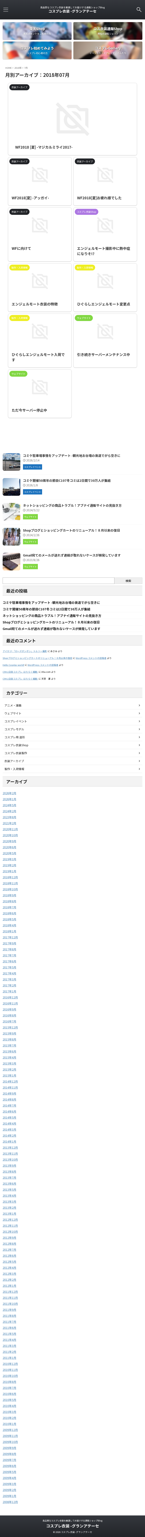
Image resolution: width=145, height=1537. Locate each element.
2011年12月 (10, 1291)
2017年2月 (9, 985)
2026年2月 (9, 793)
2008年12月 (10, 1502)
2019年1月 (9, 871)
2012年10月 (10, 1231)
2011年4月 (9, 1340)
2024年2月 (9, 811)
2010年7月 (9, 1388)
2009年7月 (9, 1460)
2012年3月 (9, 1273)
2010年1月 (9, 1424)
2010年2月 (9, 1418)
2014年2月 (9, 1135)
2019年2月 (9, 865)
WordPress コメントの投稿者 (91, 658)
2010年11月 (10, 1370)
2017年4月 (9, 973)
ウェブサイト (12, 713)
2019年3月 (9, 859)
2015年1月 (9, 1075)
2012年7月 (9, 1249)
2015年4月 (9, 1057)
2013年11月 (10, 1153)
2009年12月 (10, 1430)
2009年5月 (9, 1472)
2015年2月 (9, 1069)
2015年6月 (9, 1051)
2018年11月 (10, 883)
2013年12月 (10, 1147)
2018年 (18, 67)
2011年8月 (9, 1316)
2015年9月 (9, 1033)
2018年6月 (9, 913)
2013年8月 (9, 1171)
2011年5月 (9, 1334)
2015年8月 (9, 1039)
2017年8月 (9, 949)
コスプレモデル (14, 729)
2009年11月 (10, 1436)
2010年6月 (9, 1394)
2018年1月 (9, 931)
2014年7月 (9, 1105)
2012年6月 (9, 1255)
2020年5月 (9, 853)
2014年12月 (10, 1081)
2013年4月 (9, 1195)
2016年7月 (9, 1021)
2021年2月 (9, 823)
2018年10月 (10, 889)
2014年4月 (9, 1123)
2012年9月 (9, 1237)
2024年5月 (9, 805)
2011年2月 (9, 1352)
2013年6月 (9, 1183)
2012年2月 (9, 1279)
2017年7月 (9, 955)
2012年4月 (9, 1267)
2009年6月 (9, 1466)
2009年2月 (9, 1490)
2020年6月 (9, 847)
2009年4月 (9, 1478)
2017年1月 (9, 991)
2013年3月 (9, 1201)
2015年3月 (9, 1063)
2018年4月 (9, 925)
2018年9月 (9, 895)
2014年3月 (9, 1129)
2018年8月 (9, 901)
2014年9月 (9, 1093)
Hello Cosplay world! (13, 665)
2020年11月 (10, 829)
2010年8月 (9, 1382)
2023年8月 (9, 817)
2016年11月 (10, 1003)
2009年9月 (9, 1448)
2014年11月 (10, 1087)
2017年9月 (9, 943)
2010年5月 (9, 1400)
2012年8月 (9, 1243)
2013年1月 (9, 1213)
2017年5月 (9, 967)
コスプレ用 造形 (14, 737)
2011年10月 (10, 1304)
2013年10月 (10, 1159)
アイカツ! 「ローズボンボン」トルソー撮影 (25, 651)
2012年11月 (10, 1225)
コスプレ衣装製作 (15, 753)
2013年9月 (9, 1165)
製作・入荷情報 (14, 769)
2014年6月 (9, 1111)
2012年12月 (10, 1219)
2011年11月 (10, 1297)
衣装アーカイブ (14, 761)
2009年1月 (9, 1496)
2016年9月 (9, 1009)
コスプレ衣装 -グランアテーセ (72, 11)
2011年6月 (9, 1328)
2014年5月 (9, 1117)
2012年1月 (9, 1285)
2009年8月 (9, 1454)
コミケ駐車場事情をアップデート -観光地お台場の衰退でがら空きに (71, 455)
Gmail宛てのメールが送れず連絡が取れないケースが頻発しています (72, 555)
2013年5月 (9, 1189)
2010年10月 (10, 1376)
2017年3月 (9, 979)
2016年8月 (9, 1015)
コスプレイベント (15, 721)
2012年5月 (9, 1261)
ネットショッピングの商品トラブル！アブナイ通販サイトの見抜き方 (72, 505)
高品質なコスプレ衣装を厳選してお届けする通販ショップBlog (72, 1520)
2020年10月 (10, 835)
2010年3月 (9, 1412)
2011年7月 (9, 1322)
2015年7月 (9, 1045)
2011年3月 (9, 1346)
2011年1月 (9, 1358)
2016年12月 (10, 997)
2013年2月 (9, 1207)
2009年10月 (10, 1442)
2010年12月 (10, 1364)
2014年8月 (9, 1099)
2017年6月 (9, 961)
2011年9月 (9, 1310)
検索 (128, 581)
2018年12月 (10, 877)
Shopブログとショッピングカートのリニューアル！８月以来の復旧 (71, 530)
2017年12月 (10, 937)
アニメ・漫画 (12, 705)
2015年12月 (10, 1027)
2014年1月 (9, 1141)
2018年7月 (9, 907)
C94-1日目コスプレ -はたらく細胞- (20, 671)
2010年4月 (9, 1406)
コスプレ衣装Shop (16, 745)
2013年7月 (9, 1177)
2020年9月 (9, 841)
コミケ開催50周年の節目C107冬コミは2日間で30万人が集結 (67, 480)
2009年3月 (9, 1484)
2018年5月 (9, 919)
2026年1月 (9, 799)
